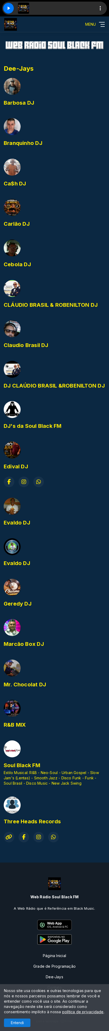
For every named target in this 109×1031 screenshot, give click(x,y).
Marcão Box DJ (24, 644)
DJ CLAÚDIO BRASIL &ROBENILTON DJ (54, 386)
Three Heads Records (32, 821)
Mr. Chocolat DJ (25, 684)
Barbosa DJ (19, 103)
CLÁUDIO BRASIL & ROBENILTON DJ (51, 305)
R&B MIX (15, 725)
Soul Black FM (22, 765)
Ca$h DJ (15, 183)
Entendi (17, 1022)
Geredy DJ (17, 604)
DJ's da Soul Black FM (32, 426)
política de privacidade (83, 1012)
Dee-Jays (54, 977)
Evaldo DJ (17, 522)
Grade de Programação (54, 966)
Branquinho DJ (23, 143)
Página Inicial (54, 955)
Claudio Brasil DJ (26, 345)
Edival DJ (16, 466)
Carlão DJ (17, 224)
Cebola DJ (17, 264)
